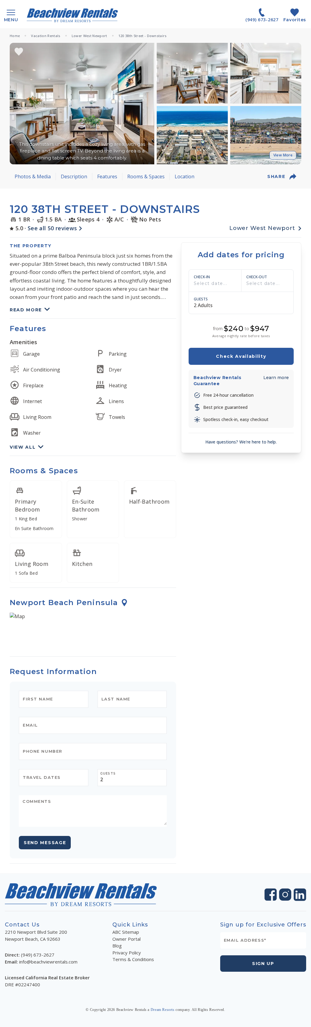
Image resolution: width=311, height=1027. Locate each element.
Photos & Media (33, 176)
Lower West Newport (89, 35)
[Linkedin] (300, 894)
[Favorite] (19, 52)
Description (74, 176)
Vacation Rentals (45, 35)
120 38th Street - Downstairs (142, 35)
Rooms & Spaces (146, 176)
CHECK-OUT (256, 277)
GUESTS (201, 299)
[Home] (72, 15)
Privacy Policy (126, 953)
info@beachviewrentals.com (48, 962)
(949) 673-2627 (37, 955)
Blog (117, 946)
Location (184, 176)
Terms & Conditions (133, 959)
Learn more (276, 377)
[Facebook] (271, 894)
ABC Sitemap (125, 932)
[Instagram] (285, 894)
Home (15, 35)
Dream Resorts (163, 1010)
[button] (82, 103)
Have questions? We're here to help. (241, 442)
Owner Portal (126, 939)
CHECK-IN (202, 277)
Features (107, 176)
